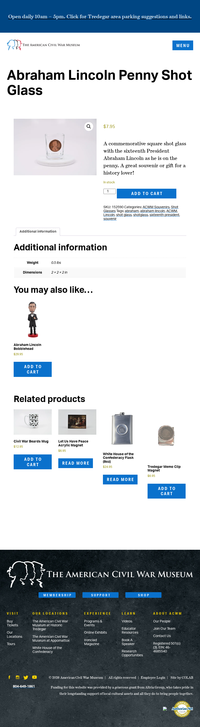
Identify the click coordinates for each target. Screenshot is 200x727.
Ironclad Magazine (91, 642)
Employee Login (153, 677)
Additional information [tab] (38, 231)
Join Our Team (164, 628)
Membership (57, 595)
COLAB (187, 677)
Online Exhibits (95, 632)
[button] (88, 126)
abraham (132, 211)
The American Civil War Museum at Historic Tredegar (50, 625)
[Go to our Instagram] (17, 677)
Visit (13, 613)
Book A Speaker (128, 642)
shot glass (124, 215)
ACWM (171, 211)
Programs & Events (93, 623)
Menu (183, 45)
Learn (129, 613)
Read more (76, 463)
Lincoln (109, 215)
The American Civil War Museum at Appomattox (51, 638)
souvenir (110, 219)
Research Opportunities (132, 653)
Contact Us (162, 636)
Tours (11, 644)
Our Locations (14, 634)
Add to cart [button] (33, 369)
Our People (161, 621)
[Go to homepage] (100, 587)
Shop (144, 595)
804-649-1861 (24, 686)
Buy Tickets (12, 623)
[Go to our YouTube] (34, 677)
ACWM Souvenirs (156, 207)
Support (101, 595)
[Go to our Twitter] (25, 678)
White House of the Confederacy (47, 650)
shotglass (140, 215)
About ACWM (167, 613)
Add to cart (147, 193)
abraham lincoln (152, 211)
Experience (97, 613)
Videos (127, 621)
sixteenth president (164, 215)
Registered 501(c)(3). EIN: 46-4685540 (166, 647)
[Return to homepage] (43, 45)
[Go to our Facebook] (9, 677)
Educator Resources (130, 630)
